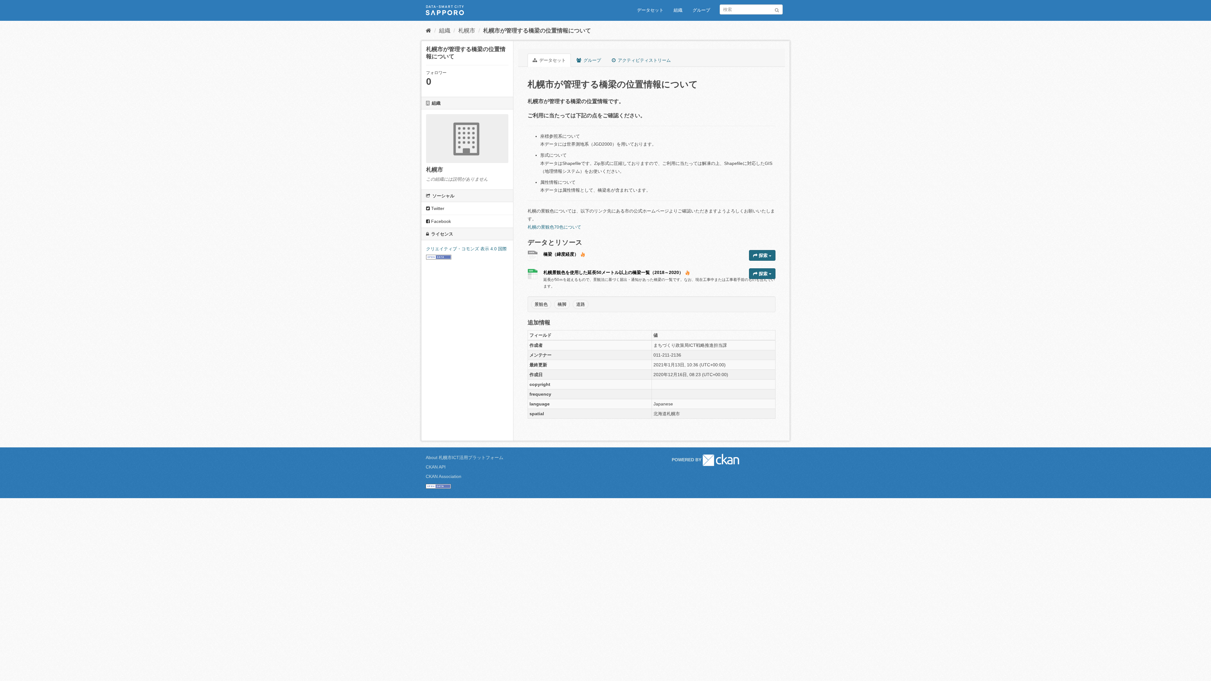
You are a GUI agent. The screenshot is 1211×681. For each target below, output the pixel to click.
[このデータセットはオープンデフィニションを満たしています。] (438, 256)
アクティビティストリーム (644, 60)
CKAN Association (443, 476)
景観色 (541, 304)
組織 (678, 10)
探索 (763, 255)
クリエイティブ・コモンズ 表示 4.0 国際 (466, 248)
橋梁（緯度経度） (561, 254)
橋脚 (562, 304)
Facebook (440, 221)
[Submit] (777, 9)
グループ (701, 10)
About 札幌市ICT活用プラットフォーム (464, 457)
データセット (650, 10)
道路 (580, 304)
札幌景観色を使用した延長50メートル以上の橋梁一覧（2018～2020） (613, 272)
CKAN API (436, 466)
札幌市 (466, 30)
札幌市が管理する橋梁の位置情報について (537, 30)
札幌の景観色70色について (554, 227)
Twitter (437, 208)
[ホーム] (428, 30)
